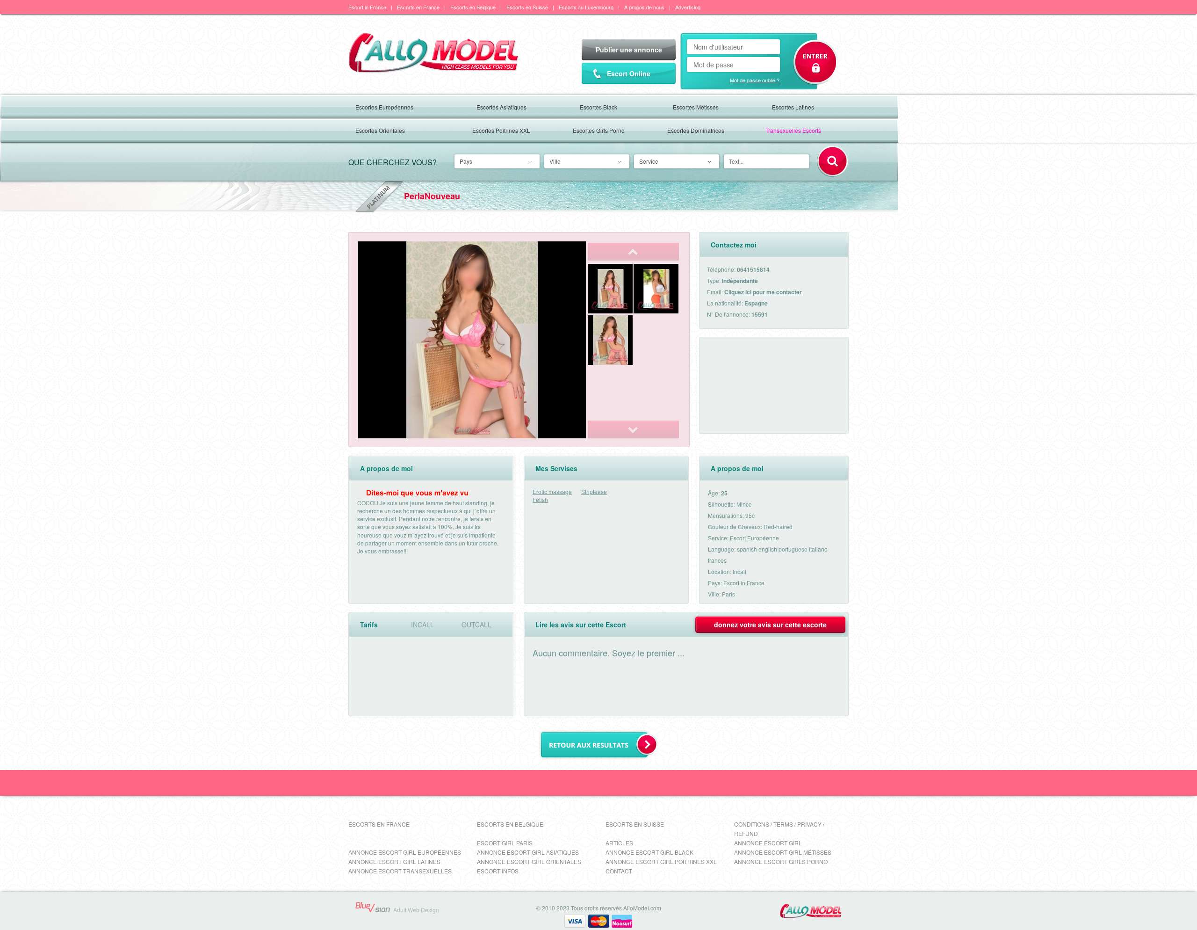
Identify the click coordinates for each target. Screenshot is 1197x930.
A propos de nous (644, 7)
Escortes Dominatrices (695, 130)
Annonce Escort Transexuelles (400, 871)
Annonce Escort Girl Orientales (529, 861)
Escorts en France (418, 7)
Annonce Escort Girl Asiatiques (528, 852)
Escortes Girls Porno (599, 130)
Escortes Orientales (380, 130)
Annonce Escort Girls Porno (781, 861)
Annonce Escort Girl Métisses (782, 852)
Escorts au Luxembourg (586, 7)
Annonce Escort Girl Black (649, 852)
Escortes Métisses (696, 107)
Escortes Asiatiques (501, 107)
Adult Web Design (416, 910)
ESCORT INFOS (498, 871)
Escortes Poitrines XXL (501, 130)
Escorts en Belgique (473, 7)
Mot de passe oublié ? (754, 80)
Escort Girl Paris (505, 843)
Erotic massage (552, 491)
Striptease (594, 491)
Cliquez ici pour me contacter (763, 292)
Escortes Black (598, 107)
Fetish (540, 499)
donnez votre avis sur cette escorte (770, 624)
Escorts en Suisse (527, 7)
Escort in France (367, 7)
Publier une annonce (629, 49)
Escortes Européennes (384, 107)
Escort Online (628, 73)
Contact (619, 871)
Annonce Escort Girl (768, 843)
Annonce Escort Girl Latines (394, 861)
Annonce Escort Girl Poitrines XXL (661, 861)
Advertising (687, 7)
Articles (619, 843)
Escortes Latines (793, 107)
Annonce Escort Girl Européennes (404, 852)
